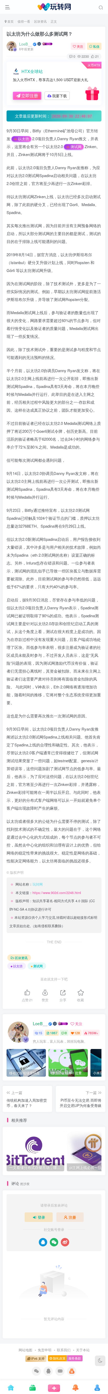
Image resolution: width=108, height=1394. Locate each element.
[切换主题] (100, 1361)
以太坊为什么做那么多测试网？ (40, 33)
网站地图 (25, 1349)
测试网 (76, 146)
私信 (96, 46)
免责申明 (44, 1349)
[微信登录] (54, 1242)
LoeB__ (25, 44)
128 (77, 1033)
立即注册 (29, 96)
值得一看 (24, 21)
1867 (53, 1033)
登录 (41, 1217)
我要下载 (59, 95)
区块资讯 (40, 21)
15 (40, 1033)
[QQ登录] (43, 1242)
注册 (72, 1217)
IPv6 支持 (37, 1358)
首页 (10, 21)
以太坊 (23, 138)
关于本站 (83, 1349)
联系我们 (64, 1349)
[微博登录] (65, 1242)
